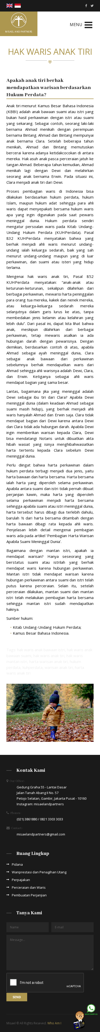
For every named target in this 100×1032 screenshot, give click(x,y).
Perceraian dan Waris (29, 887)
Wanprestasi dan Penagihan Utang (39, 872)
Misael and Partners (18, 31)
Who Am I (54, 1023)
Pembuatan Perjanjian (29, 895)
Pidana (17, 864)
